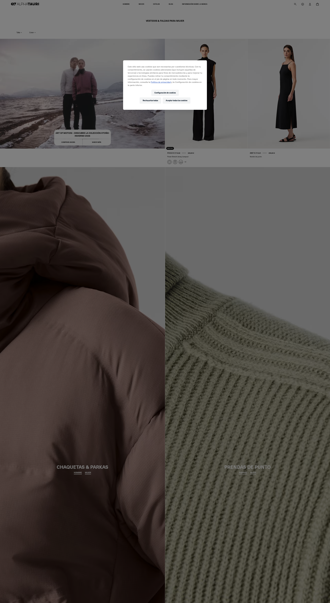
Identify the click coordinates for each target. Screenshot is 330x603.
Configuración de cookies (165, 92)
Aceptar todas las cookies (176, 100)
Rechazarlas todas (150, 100)
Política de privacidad (161, 81)
